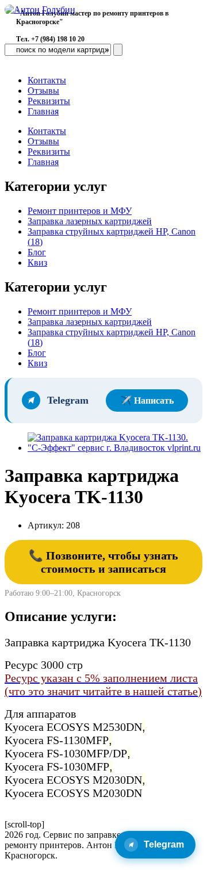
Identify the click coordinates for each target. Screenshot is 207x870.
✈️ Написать (147, 400)
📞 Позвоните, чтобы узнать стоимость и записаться (103, 562)
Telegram (164, 844)
